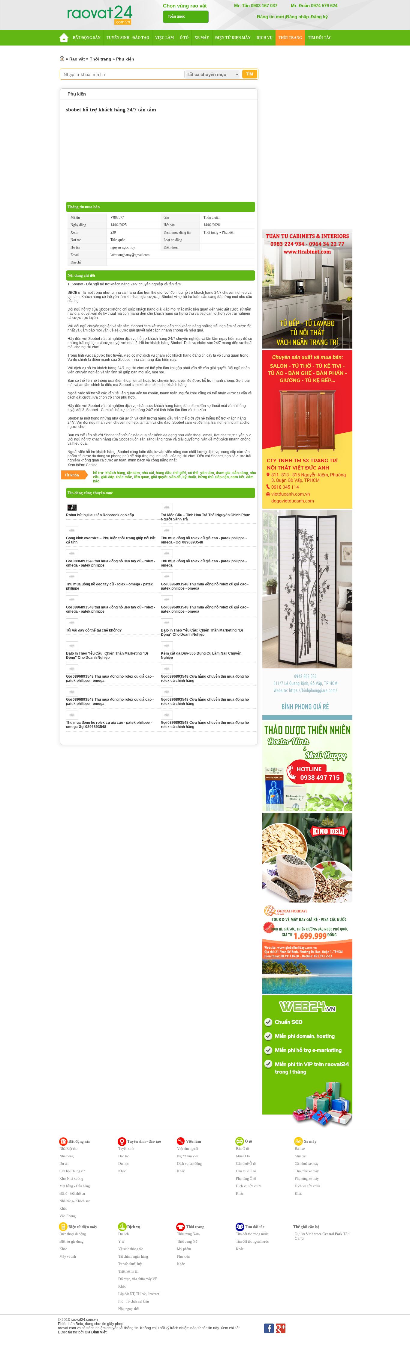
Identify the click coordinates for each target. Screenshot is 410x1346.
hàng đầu (163, 473)
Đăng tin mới (270, 16)
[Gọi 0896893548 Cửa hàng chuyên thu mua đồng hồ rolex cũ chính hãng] (168, 672)
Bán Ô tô (242, 1149)
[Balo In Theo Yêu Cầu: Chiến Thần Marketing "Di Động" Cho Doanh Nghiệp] (168, 626)
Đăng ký (319, 16)
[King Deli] (307, 901)
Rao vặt (77, 59)
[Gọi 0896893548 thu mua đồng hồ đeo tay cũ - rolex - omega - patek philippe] (73, 557)
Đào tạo (123, 1156)
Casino (92, 465)
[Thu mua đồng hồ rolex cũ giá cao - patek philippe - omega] (168, 557)
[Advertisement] (160, 157)
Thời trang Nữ (187, 1241)
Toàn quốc (176, 16)
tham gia (223, 473)
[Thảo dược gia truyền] (307, 810)
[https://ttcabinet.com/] (307, 347)
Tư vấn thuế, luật (130, 1264)
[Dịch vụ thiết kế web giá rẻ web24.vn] (307, 1128)
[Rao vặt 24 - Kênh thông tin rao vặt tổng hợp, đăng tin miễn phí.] (106, 15)
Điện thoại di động (72, 1234)
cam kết (237, 477)
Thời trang (100, 59)
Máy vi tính (67, 1256)
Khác (63, 1208)
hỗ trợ (98, 473)
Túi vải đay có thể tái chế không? (94, 630)
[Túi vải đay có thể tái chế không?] (73, 626)
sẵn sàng (240, 473)
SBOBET (75, 292)
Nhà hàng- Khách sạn (74, 1201)
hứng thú (205, 477)
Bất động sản (79, 1141)
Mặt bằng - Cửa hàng (74, 1186)
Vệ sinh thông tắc (130, 1249)
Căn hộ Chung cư (72, 1171)
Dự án (63, 1164)
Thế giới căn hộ (306, 1226)
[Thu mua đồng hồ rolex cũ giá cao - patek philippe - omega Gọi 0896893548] (73, 718)
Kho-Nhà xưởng (71, 1179)
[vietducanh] (307, 507)
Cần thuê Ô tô (246, 1164)
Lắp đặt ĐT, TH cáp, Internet (138, 1294)
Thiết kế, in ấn (128, 1271)
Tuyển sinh (126, 1149)
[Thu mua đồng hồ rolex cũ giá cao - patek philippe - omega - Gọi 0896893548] (168, 534)
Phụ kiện (125, 59)
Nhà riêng (66, 1156)
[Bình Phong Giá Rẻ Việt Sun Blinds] (307, 719)
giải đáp (107, 477)
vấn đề (175, 477)
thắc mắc (124, 477)
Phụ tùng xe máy (307, 1179)
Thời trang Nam (188, 1234)
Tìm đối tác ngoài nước (252, 1241)
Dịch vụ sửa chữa (248, 1186)
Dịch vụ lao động (189, 1164)
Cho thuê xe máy (307, 1171)
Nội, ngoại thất (128, 1309)
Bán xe (300, 1149)
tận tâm (133, 473)
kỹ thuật (189, 477)
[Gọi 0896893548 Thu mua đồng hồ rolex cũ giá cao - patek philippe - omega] (168, 580)
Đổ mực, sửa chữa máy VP (137, 1279)
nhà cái (148, 473)
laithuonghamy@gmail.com (129, 255)
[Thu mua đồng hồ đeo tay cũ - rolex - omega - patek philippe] (73, 580)
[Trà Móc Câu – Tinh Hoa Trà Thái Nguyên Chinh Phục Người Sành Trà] (168, 511)
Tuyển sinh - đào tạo (144, 1141)
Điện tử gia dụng (71, 1241)
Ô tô (248, 1141)
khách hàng (115, 473)
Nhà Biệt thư (68, 1149)
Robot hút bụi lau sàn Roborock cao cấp (100, 515)
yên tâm (207, 473)
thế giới (179, 473)
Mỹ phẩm (184, 1249)
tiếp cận (222, 477)
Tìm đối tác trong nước (252, 1234)
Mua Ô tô (243, 1156)
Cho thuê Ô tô (246, 1171)
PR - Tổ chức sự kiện (133, 1301)
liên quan (141, 477)
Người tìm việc (187, 1156)
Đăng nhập (297, 16)
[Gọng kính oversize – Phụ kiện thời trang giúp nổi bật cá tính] (73, 534)
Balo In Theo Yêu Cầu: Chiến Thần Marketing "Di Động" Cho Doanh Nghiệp (202, 632)
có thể (193, 473)
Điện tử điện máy (82, 1226)
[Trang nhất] (62, 59)
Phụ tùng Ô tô (246, 1179)
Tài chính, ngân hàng (133, 1256)
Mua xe (300, 1156)
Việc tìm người (187, 1149)
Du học (123, 1164)
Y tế (121, 1241)
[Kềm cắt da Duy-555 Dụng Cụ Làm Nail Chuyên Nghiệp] (168, 649)
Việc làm (193, 1141)
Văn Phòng (67, 1216)
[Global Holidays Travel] (307, 993)
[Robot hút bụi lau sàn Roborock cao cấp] (73, 511)
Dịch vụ (133, 1226)
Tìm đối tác (254, 1226)
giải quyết (159, 477)
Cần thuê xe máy (306, 1164)
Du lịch (123, 1234)
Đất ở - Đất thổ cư (72, 1193)
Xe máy (310, 1141)
